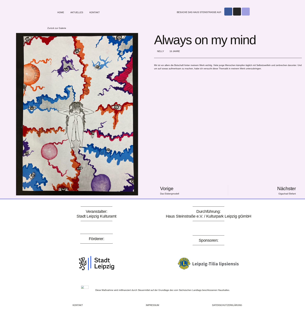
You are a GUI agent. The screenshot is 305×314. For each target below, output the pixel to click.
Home (60, 12)
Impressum (152, 305)
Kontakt (94, 12)
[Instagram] (237, 12)
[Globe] (246, 12)
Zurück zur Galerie (56, 28)
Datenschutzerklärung (227, 305)
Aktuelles (76, 12)
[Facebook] (228, 12)
